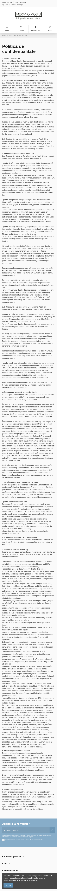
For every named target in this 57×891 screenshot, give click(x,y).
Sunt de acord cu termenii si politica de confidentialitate (24, 840)
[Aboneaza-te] (52, 830)
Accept (8, 885)
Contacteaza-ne (20, 2)
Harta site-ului (7, 2)
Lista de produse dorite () (13, 5)
